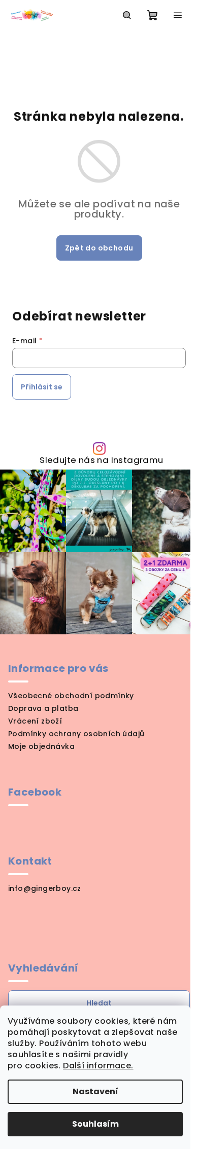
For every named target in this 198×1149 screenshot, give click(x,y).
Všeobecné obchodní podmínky (71, 696)
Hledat (99, 1003)
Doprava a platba (43, 708)
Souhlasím (95, 1124)
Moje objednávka (41, 746)
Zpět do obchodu (99, 248)
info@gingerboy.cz (44, 888)
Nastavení (95, 1091)
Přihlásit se (41, 387)
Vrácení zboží (35, 721)
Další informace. (98, 1065)
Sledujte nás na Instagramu (101, 460)
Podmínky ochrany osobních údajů (76, 734)
